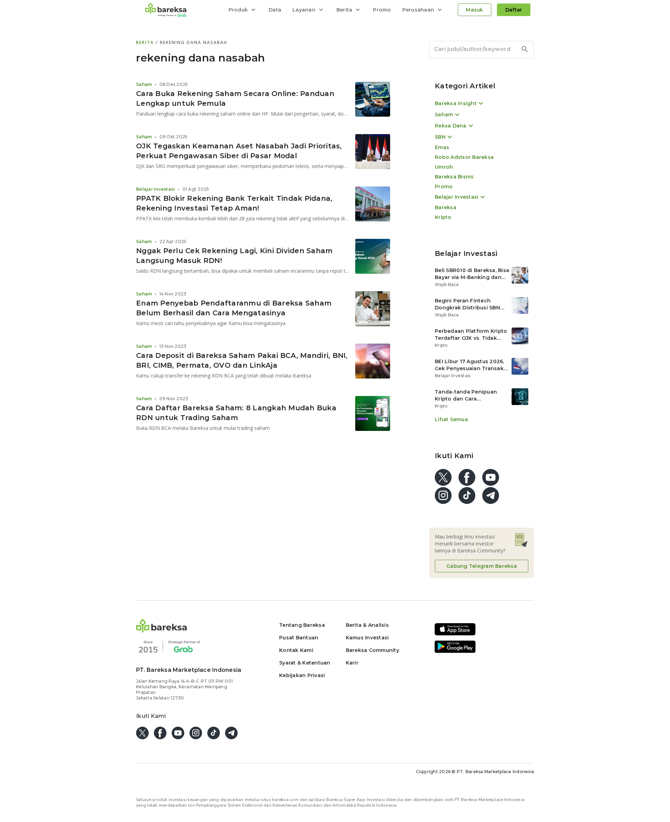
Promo (382, 10)
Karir (352, 663)
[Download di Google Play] (455, 651)
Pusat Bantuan (298, 637)
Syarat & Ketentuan (304, 663)
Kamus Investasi (367, 637)
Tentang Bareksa (302, 625)
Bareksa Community (372, 650)
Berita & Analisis (367, 625)
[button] (161, 630)
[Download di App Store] (455, 634)
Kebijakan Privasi (302, 675)
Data (275, 10)
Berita (146, 42)
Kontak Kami (296, 650)
